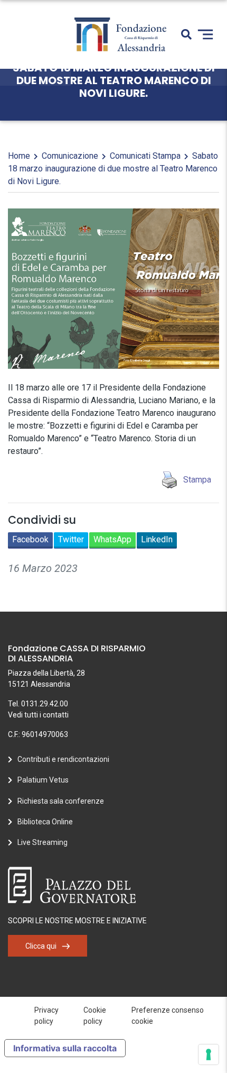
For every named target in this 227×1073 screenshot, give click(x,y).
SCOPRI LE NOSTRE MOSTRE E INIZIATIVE (77, 920)
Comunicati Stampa (145, 156)
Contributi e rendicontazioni (63, 759)
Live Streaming (42, 842)
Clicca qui (40, 946)
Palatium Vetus (43, 780)
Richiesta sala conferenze (60, 801)
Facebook (30, 539)
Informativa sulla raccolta (65, 1048)
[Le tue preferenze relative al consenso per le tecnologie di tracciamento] (208, 1054)
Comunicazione (70, 156)
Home (19, 156)
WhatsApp (112, 539)
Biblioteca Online (45, 821)
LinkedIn (157, 539)
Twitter (71, 539)
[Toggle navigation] (205, 34)
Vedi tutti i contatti (38, 715)
